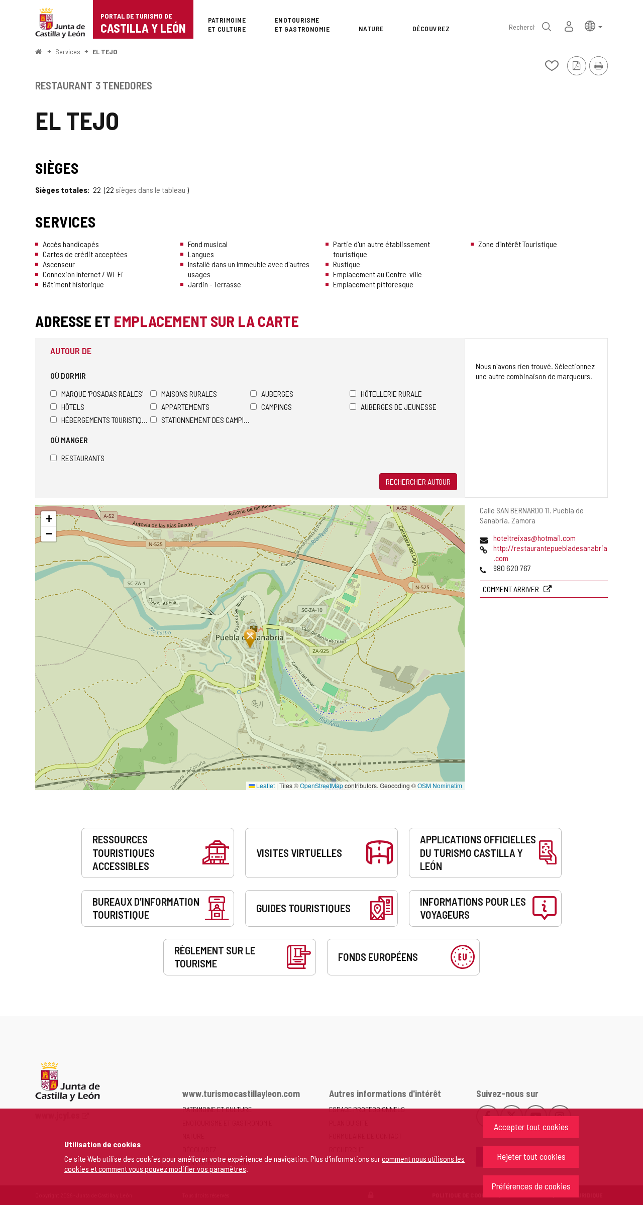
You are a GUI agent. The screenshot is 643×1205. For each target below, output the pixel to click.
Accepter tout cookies (531, 1126)
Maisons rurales (189, 393)
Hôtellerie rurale (391, 393)
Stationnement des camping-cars (205, 419)
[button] (593, 25)
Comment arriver (512, 589)
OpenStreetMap (321, 785)
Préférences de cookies (531, 1185)
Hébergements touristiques (105, 419)
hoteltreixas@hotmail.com (534, 537)
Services (67, 51)
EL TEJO (105, 51)
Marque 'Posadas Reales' (102, 393)
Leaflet (265, 785)
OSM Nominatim (439, 785)
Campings (276, 406)
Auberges (277, 393)
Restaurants (82, 458)
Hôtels (72, 406)
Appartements (185, 406)
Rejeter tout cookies (531, 1156)
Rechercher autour (418, 481)
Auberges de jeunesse (399, 406)
